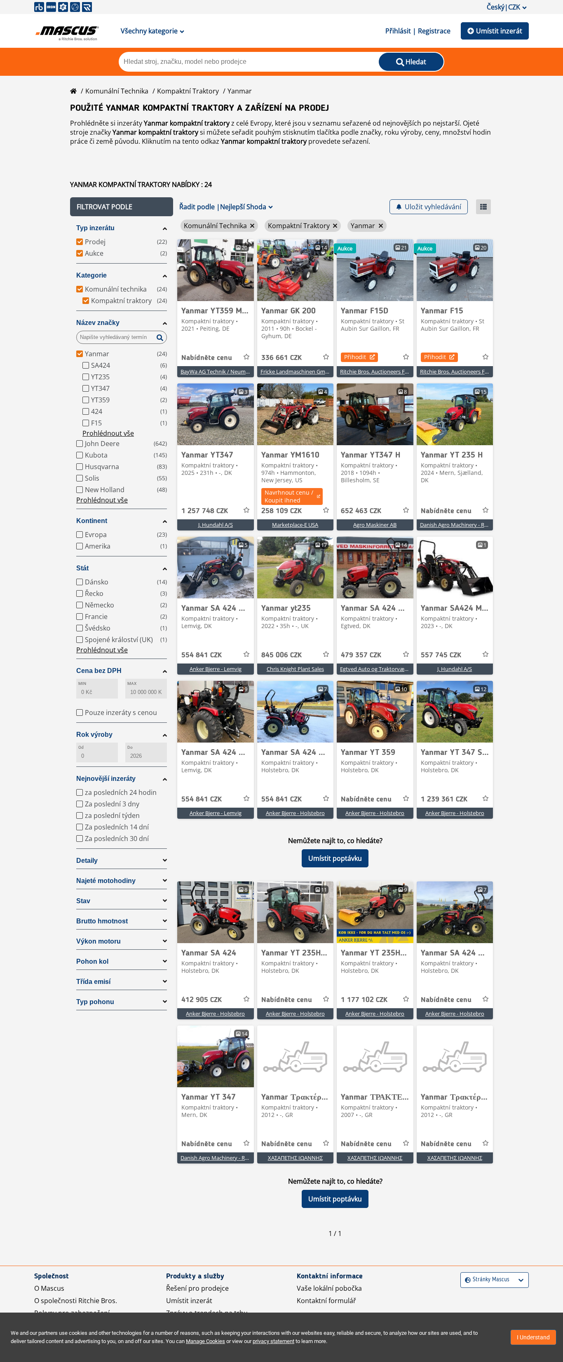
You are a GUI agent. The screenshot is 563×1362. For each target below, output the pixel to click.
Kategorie (91, 275)
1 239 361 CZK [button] (444, 799)
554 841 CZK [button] (201, 655)
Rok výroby (94, 734)
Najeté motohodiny (106, 880)
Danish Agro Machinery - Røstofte (461, 524)
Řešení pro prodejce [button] (197, 1288)
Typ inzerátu (95, 227)
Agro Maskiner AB (374, 524)
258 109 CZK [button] (281, 511)
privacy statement (273, 1341)
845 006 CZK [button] (281, 655)
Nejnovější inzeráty (106, 778)
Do (130, 747)
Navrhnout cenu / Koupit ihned (289, 496)
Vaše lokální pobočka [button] (329, 1288)
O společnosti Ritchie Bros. (75, 1300)
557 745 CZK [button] (441, 655)
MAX (131, 683)
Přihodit (355, 357)
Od (81, 747)
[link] (215, 270)
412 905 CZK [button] (201, 1000)
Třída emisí (93, 981)
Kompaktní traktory (188, 91)
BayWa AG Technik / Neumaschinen (224, 371)
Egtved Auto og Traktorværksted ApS (385, 669)
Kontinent (91, 520)
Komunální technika (116, 91)
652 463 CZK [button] (361, 511)
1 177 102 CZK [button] (364, 1000)
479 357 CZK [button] (361, 655)
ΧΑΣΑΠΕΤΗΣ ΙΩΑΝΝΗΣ (295, 1157)
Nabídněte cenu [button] (206, 358)
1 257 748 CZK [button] (204, 511)
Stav (83, 900)
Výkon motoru (98, 941)
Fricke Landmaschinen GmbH (296, 371)
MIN (82, 683)
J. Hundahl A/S (215, 524)
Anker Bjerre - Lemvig (216, 669)
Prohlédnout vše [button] (108, 433)
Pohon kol (92, 961)
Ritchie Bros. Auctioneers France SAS (384, 371)
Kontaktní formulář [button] (326, 1300)
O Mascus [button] (49, 1288)
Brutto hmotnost (102, 921)
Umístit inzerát (499, 30)
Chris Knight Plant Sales (295, 669)
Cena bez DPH (99, 670)
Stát (82, 568)
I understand (533, 1337)
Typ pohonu (95, 1001)
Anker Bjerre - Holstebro (295, 813)
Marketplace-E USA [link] (295, 524)
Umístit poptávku (335, 858)
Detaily (87, 860)
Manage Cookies (205, 1341)
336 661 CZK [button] (281, 358)
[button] (121, 206)
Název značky (98, 322)
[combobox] (466, 1279)
